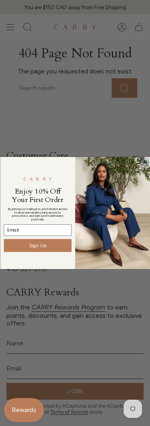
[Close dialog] (145, 162)
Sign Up (37, 245)
